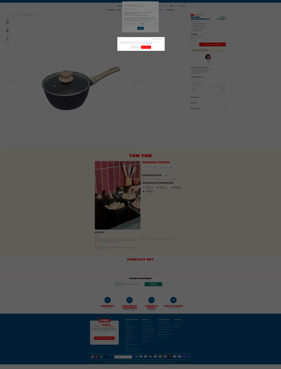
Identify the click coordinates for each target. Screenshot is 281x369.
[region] (141, 44)
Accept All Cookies (146, 47)
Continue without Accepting (158, 38)
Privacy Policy (149, 43)
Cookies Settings (135, 47)
